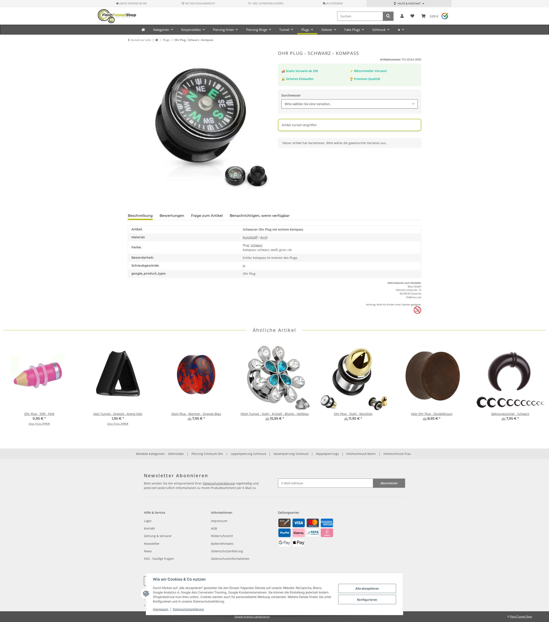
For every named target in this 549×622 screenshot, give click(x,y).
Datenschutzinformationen (230, 559)
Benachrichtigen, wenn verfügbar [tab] (260, 216)
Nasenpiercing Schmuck (291, 454)
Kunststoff (250, 237)
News (148, 551)
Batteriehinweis (222, 544)
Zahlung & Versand (157, 536)
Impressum (160, 609)
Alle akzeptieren (367, 588)
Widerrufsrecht (222, 536)
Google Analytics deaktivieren (252, 616)
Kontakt (149, 528)
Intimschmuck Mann (361, 454)
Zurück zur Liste (141, 40)
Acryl (263, 237)
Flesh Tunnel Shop (521, 616)
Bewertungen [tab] (172, 216)
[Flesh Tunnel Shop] (143, 29)
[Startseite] (156, 40)
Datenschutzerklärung (188, 609)
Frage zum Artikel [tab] (207, 216)
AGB (214, 528)
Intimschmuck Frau (397, 454)
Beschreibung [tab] (140, 216)
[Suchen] (388, 16)
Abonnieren (389, 483)
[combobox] (349, 104)
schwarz (256, 245)
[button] (402, 16)
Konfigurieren (367, 599)
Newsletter (152, 544)
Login (148, 521)
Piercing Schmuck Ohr (207, 454)
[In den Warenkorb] (131, 48)
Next (538, 385)
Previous (10, 385)
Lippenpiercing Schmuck (248, 454)
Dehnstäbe (176, 454)
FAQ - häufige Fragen (159, 559)
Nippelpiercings (327, 454)
